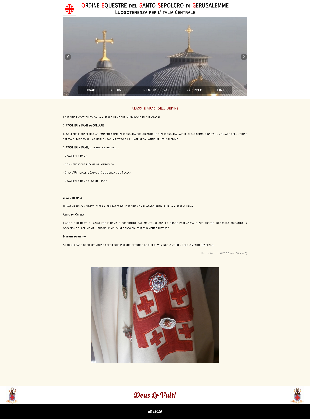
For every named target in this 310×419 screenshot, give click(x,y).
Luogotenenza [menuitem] (155, 90)
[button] (68, 57)
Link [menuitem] (220, 90)
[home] (69, 9)
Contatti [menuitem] (195, 90)
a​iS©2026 (155, 411)
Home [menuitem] (90, 90)
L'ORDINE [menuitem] (116, 90)
